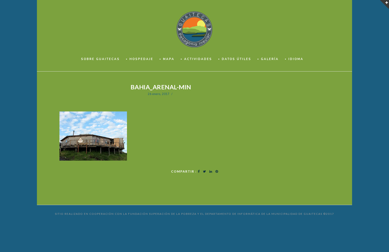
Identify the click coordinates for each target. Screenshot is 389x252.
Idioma (295, 59)
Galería (270, 59)
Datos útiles (236, 59)
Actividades (198, 59)
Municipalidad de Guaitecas (296, 213)
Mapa (168, 59)
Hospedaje (141, 59)
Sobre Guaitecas (100, 59)
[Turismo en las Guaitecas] (194, 29)
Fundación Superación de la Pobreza (162, 213)
